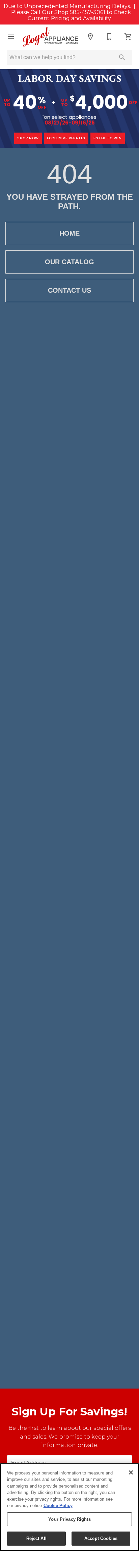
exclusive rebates (66, 138)
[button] (11, 37)
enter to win (107, 138)
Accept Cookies (100, 1538)
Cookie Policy (58, 1505)
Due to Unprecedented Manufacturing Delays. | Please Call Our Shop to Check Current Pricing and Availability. (69, 12)
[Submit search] (122, 57)
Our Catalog (69, 261)
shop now (27, 138)
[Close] (130, 1472)
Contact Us (69, 290)
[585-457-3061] (109, 37)
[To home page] (50, 37)
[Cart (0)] (128, 37)
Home (69, 233)
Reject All (36, 1538)
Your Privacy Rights (69, 1519)
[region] (69, 1507)
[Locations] (90, 37)
